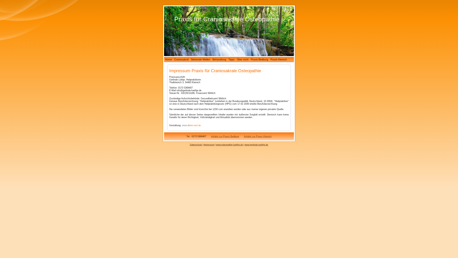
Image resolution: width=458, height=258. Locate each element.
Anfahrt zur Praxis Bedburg (225, 136)
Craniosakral (181, 59)
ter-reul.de (195, 125)
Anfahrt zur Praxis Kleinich (258, 136)
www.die (186, 125)
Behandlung (219, 59)
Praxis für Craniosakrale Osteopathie (226, 19)
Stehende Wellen (200, 59)
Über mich (243, 59)
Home (168, 59)
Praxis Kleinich (279, 59)
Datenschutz (196, 145)
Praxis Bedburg (259, 59)
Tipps (231, 59)
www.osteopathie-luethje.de (229, 145)
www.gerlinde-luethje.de (256, 145)
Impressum (209, 145)
